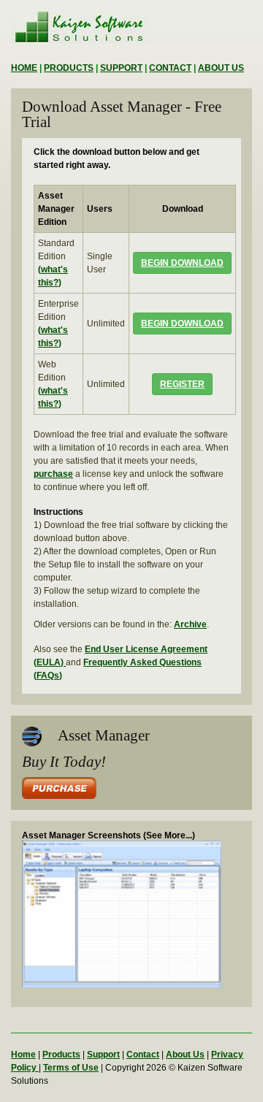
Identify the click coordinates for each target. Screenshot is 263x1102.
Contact (142, 1054)
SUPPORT (121, 68)
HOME (24, 68)
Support (103, 1054)
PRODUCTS (69, 68)
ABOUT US (221, 68)
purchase (53, 474)
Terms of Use (71, 1068)
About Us (185, 1054)
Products (61, 1054)
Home (23, 1054)
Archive (190, 624)
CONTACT (170, 68)
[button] (182, 263)
